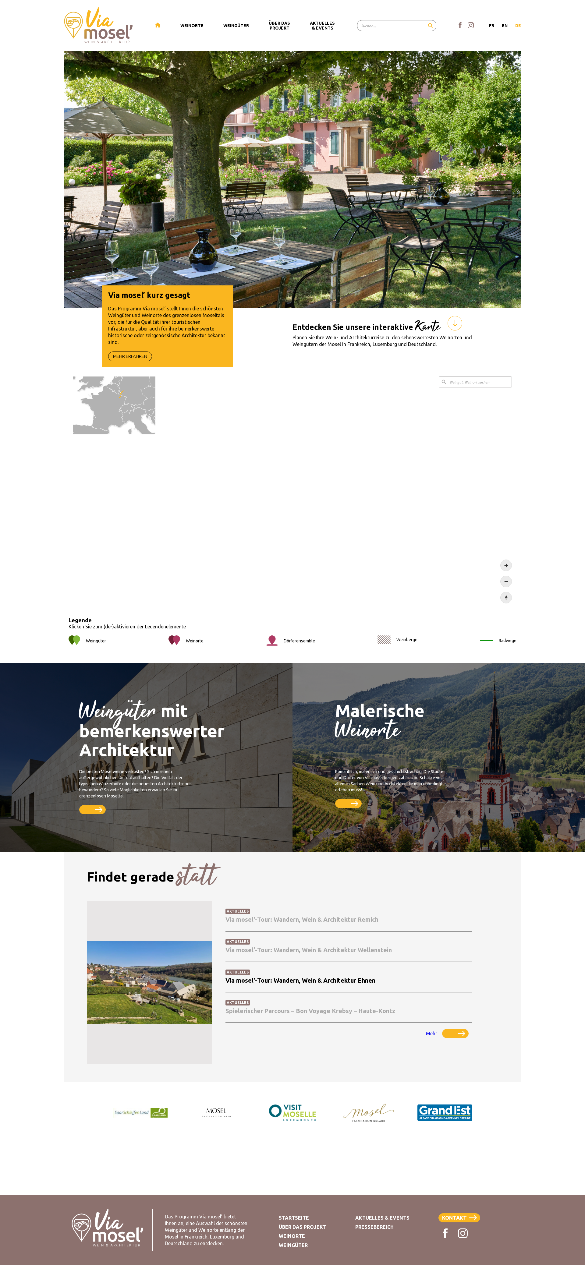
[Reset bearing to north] (506, 597)
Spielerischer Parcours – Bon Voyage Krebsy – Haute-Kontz (310, 1010)
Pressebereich (374, 1227)
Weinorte (292, 1236)
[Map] (292, 490)
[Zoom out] (506, 581)
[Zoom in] (506, 565)
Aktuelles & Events (382, 1218)
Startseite (294, 1218)
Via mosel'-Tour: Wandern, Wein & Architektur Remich (301, 919)
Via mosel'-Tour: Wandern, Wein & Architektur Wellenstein (308, 949)
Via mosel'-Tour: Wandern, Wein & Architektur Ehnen (300, 980)
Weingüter (293, 1245)
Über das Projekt (302, 1227)
